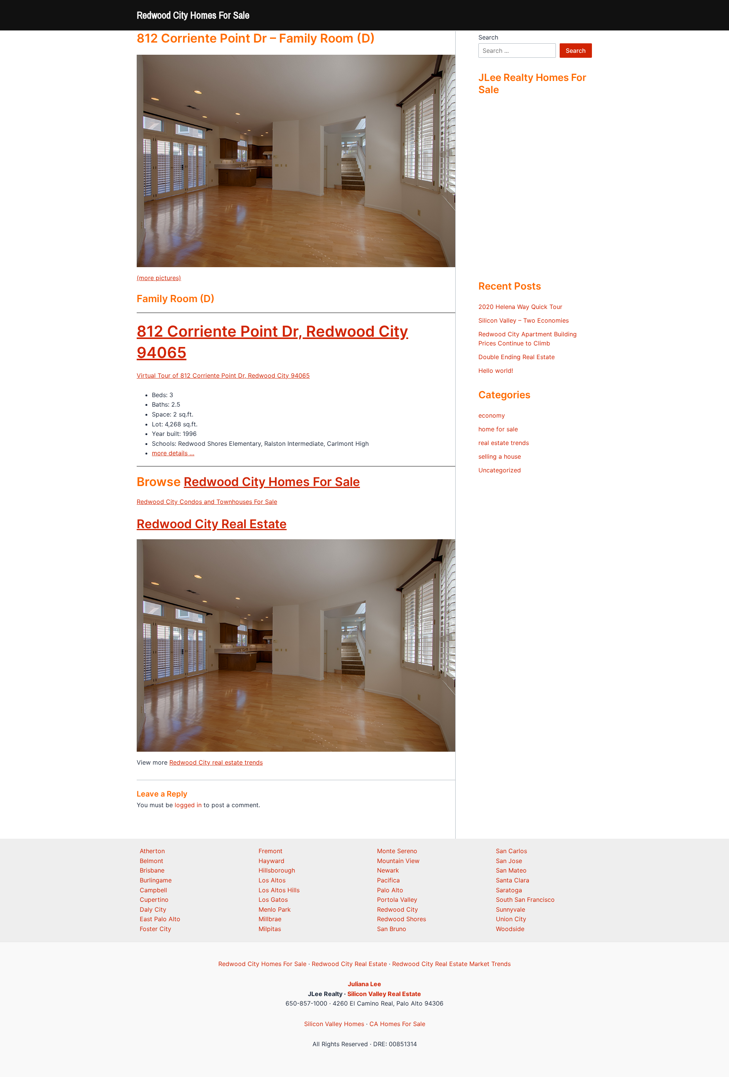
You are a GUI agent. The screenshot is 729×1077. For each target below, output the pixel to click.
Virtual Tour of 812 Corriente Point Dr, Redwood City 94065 (223, 375)
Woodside (510, 929)
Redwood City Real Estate (212, 523)
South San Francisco (525, 899)
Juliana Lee (364, 984)
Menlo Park (275, 909)
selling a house (499, 456)
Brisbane (152, 870)
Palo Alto (390, 890)
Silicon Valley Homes (334, 1024)
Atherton (152, 851)
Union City (511, 919)
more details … (173, 453)
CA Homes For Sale (397, 1024)
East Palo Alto (160, 919)
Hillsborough (277, 870)
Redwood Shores (401, 919)
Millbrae (270, 919)
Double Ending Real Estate (516, 357)
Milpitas (270, 929)
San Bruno (391, 929)
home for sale (498, 429)
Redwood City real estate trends (216, 762)
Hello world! (495, 370)
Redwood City (397, 909)
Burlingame (156, 880)
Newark (388, 870)
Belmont (151, 861)
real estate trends (503, 443)
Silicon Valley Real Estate (384, 994)
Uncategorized (499, 470)
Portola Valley (397, 899)
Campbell (153, 890)
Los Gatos (273, 899)
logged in (188, 805)
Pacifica (388, 880)
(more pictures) (159, 278)
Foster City (155, 929)
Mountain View (398, 861)
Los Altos (272, 880)
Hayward (271, 861)
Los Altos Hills (279, 890)
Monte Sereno (397, 851)
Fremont (270, 851)
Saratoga (509, 890)
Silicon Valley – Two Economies (523, 320)
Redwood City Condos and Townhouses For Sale (207, 501)
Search (488, 37)
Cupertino (154, 899)
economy (491, 415)
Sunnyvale (510, 909)
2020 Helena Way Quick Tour (520, 306)
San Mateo (511, 870)
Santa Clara (512, 880)
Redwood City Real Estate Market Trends (451, 964)
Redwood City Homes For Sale (193, 15)
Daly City (153, 909)
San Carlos (511, 851)
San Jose (509, 861)
